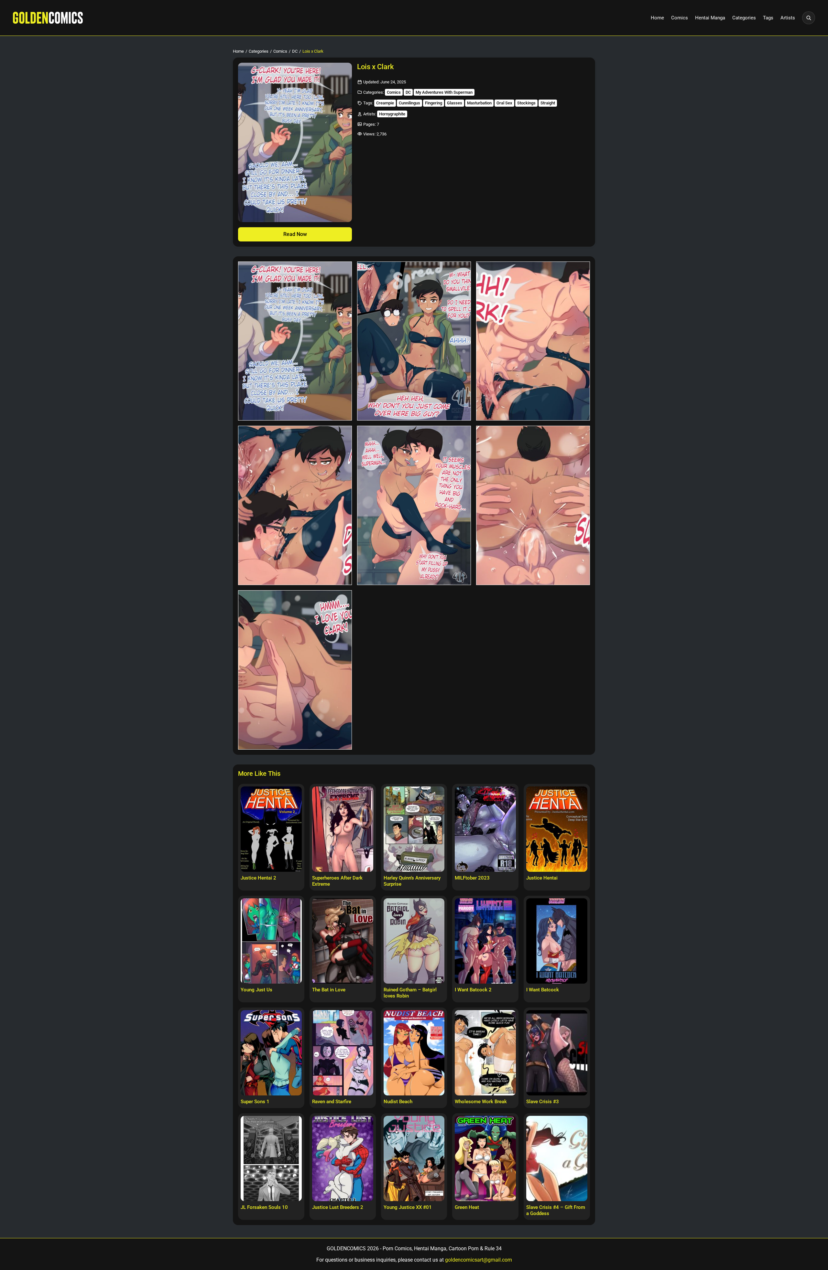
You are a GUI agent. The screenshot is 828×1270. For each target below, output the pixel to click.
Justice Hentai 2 (258, 878)
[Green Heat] (485, 1158)
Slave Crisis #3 (542, 1102)
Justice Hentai (542, 878)
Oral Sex (504, 103)
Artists (787, 18)
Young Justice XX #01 (408, 1207)
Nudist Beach (398, 1102)
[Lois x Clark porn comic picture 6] (533, 505)
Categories (744, 18)
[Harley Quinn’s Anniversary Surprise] (414, 829)
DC (295, 51)
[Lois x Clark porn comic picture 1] (295, 341)
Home (657, 18)
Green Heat (467, 1207)
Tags (768, 18)
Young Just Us (256, 990)
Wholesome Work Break (481, 1102)
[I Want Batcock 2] (485, 941)
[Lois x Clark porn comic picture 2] (414, 341)
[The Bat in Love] (342, 941)
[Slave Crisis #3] (556, 1052)
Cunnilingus (409, 103)
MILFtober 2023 (472, 878)
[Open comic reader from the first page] (295, 142)
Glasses (454, 103)
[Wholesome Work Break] (485, 1052)
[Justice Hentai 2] (271, 829)
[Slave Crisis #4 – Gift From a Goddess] (556, 1158)
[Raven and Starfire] (342, 1052)
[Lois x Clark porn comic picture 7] (295, 670)
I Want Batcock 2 (473, 990)
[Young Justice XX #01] (414, 1158)
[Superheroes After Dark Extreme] (342, 829)
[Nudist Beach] (414, 1052)
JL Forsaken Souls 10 (264, 1207)
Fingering (433, 103)
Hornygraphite (392, 114)
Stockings (526, 103)
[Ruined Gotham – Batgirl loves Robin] (414, 941)
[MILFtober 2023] (485, 829)
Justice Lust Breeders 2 (337, 1207)
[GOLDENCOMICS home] (48, 17)
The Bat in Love (328, 990)
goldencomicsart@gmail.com (478, 1260)
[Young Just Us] (271, 941)
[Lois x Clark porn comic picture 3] (533, 341)
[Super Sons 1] (271, 1052)
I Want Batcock (542, 990)
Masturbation (479, 103)
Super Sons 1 (255, 1102)
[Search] (808, 17)
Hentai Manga (710, 18)
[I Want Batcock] (556, 941)
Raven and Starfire (331, 1102)
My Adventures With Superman (444, 92)
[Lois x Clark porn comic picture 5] (414, 505)
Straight (547, 103)
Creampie (385, 103)
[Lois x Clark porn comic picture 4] (295, 505)
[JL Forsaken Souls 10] (271, 1158)
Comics (679, 18)
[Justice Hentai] (556, 829)
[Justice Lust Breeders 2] (342, 1158)
